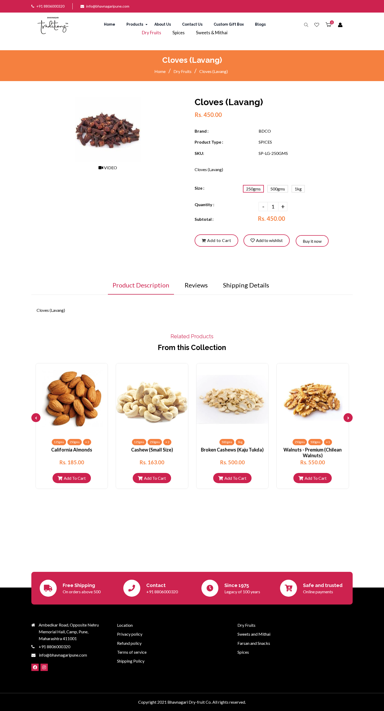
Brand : (201, 130)
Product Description (141, 285)
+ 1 (328, 442)
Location (125, 625)
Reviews (196, 285)
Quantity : (204, 204)
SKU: (199, 153)
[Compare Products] (59, 430)
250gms (253, 188)
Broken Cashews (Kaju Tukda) (232, 450)
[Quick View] (67, 430)
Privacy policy (129, 633)
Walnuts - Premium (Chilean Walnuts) (312, 452)
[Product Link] (76, 430)
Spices (243, 652)
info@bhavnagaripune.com (107, 6)
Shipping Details (246, 285)
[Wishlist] (316, 24)
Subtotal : (204, 219)
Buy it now (312, 241)
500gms (277, 188)
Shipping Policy (130, 660)
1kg (298, 188)
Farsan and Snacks (253, 643)
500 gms (227, 442)
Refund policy (129, 643)
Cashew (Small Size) (152, 450)
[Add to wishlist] (85, 430)
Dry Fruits (182, 71)
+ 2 (87, 442)
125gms (59, 442)
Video (110, 167)
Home (160, 71)
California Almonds (71, 450)
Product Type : (209, 141)
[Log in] (340, 24)
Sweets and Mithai (253, 633)
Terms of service (132, 652)
